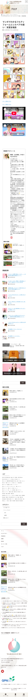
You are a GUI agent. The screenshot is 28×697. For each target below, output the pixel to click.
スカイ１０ (6, 488)
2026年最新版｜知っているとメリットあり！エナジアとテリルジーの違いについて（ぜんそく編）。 (14, 625)
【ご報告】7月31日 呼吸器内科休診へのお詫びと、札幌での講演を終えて (17, 450)
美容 (22, 497)
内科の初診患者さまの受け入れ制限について (18, 252)
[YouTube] (12, 237)
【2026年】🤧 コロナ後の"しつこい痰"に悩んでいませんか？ (14, 621)
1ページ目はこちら (7, 101)
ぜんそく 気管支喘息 (15, 345)
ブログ (2, 546)
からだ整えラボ (9, 259)
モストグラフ (6, 491)
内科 (20, 344)
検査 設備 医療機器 (21, 495)
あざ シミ (18, 479)
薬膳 (14, 500)
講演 (18, 500)
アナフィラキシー (15, 484)
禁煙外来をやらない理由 (15, 497)
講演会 (22, 500)
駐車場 (2, 541)
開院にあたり (6, 517)
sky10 (14, 479)
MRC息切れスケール (7, 479)
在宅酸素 (8, 493)
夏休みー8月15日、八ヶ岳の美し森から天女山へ (18, 257)
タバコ (10, 488)
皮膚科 (5, 515)
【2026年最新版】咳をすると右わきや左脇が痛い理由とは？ (14, 612)
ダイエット (16, 488)
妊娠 (13, 493)
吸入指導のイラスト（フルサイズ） (15, 329)
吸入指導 (22, 345)
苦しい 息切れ (6, 500)
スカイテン (19, 486)
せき (4, 482)
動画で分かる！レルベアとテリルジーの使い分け (11, 627)
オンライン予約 (4, 544)
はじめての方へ (4, 533)
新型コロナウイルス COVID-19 (9, 495)
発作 (8, 497)
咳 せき (21, 491)
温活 (4, 497)
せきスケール (9, 482)
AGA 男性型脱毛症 (7, 477)
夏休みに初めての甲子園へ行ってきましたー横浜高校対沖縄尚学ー (18, 264)
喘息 (4, 493)
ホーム (2, 530)
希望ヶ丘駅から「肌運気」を (18, 245)
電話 (15, 695)
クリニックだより (9, 253)
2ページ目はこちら (7, 104)
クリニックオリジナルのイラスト (9, 486)
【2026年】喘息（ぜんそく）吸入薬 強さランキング (12, 601)
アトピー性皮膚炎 (7, 484)
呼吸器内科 (3, 536)
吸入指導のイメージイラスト (14, 336)
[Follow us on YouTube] (2, 671)
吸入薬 (12, 346)
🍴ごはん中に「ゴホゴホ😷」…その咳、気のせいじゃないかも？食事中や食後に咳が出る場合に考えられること (14, 616)
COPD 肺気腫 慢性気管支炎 (17, 477)
